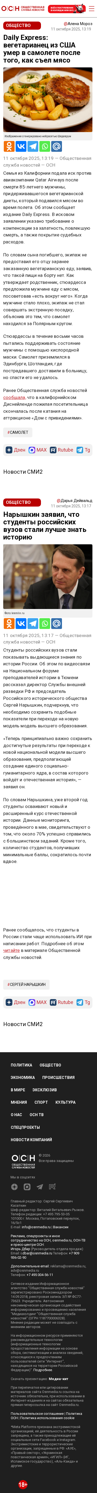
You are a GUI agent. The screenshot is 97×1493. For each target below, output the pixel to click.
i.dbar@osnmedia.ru (36, 1253)
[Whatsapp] (44, 146)
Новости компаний (31, 1140)
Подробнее (42, 1370)
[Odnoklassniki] (9, 146)
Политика (21, 1065)
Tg (87, 450)
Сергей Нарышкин (28, 984)
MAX (42, 450)
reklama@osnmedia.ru (67, 1266)
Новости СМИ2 (23, 472)
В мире (18, 1090)
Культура (65, 1102)
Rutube (65, 450)
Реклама (20, 877)
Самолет (19, 432)
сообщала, (14, 397)
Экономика (23, 1077)
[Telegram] (32, 146)
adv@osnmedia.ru (25, 1270)
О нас (16, 1115)
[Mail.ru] (56, 146)
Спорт (41, 1102)
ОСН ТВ (37, 1115)
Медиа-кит (58, 1379)
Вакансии (60, 1227)
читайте (11, 950)
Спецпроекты (25, 1127)
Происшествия (58, 1077)
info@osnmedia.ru (36, 1227)
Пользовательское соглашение (37, 1414)
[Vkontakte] (21, 146)
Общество (50, 1065)
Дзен (19, 450)
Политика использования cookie (47, 1418)
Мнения (19, 1102)
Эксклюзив (45, 1090)
